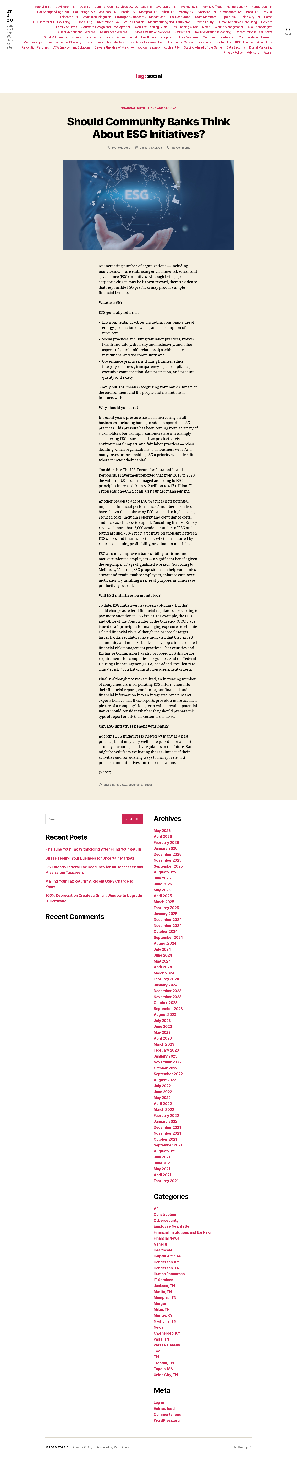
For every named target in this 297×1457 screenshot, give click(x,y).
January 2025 (165, 914)
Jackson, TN (107, 12)
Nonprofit (167, 37)
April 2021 (162, 1175)
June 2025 (163, 884)
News (206, 27)
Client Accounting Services (76, 32)
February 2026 (166, 842)
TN (156, 1357)
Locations (204, 42)
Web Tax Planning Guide (151, 27)
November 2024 (168, 926)
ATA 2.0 (10, 16)
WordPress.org (167, 1420)
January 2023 (165, 1056)
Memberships (33, 42)
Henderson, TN (261, 6)
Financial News (166, 1238)
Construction (165, 1214)
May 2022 (162, 1098)
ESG (124, 784)
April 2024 (163, 967)
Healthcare (148, 37)
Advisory (253, 52)
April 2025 (163, 896)
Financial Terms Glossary (64, 42)
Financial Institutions (99, 37)
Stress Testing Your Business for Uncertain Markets (90, 858)
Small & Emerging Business (62, 37)
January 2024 (166, 985)
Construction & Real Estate (253, 32)
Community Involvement (255, 37)
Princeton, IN (69, 17)
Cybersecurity (166, 1220)
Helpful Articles (167, 1256)
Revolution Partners (35, 47)
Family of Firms (66, 27)
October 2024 (166, 931)
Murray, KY (186, 12)
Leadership (226, 37)
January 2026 (166, 848)
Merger (160, 1303)
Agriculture (264, 42)
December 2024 (168, 919)
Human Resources (169, 1274)
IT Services (163, 1280)
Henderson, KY (237, 6)
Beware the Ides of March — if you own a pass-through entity (137, 47)
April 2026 (163, 836)
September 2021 (168, 1145)
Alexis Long (122, 147)
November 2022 (168, 1062)
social (148, 784)
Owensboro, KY (231, 12)
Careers (266, 22)
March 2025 (164, 902)
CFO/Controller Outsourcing (51, 22)
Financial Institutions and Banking (148, 108)
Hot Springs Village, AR (53, 12)
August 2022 (165, 1080)
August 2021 (165, 1151)
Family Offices (212, 6)
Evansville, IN (189, 6)
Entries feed (164, 1408)
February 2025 (166, 908)
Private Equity (204, 22)
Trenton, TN (164, 1363)
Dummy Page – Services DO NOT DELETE (123, 6)
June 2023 (163, 1026)
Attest (268, 52)
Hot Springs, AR (84, 12)
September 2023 (168, 1009)
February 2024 (166, 979)
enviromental (111, 784)
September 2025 (168, 866)
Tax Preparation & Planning (212, 32)
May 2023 (162, 1032)
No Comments (181, 147)
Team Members (206, 17)
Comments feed (168, 1414)
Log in (159, 1402)
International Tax (108, 22)
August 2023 (165, 1014)
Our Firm (209, 37)
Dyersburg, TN (166, 6)
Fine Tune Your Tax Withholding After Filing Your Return (93, 849)
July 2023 (162, 1020)
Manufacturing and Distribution (169, 22)
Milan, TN (168, 12)
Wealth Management (228, 27)
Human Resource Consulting (237, 22)
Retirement (182, 32)
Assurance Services (113, 32)
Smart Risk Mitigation (96, 17)
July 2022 (162, 1086)
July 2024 (162, 949)
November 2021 (167, 1133)
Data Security (235, 47)
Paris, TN (252, 12)
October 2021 (165, 1139)
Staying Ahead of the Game (203, 47)
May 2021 (162, 1169)
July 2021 (162, 1157)
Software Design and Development (105, 27)
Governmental (127, 37)
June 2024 (163, 955)
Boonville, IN (43, 6)
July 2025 (162, 878)
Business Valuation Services (151, 32)
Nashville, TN (207, 12)
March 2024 (164, 973)
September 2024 (168, 937)
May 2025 (162, 890)
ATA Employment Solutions (71, 47)
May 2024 (162, 961)
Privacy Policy (233, 52)
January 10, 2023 (151, 147)
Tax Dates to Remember (146, 42)
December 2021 (167, 1127)
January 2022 (165, 1121)
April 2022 (163, 1104)
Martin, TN (127, 12)
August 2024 (165, 943)
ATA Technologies (260, 27)
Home (268, 17)
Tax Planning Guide (185, 27)
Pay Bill (267, 12)
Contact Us (223, 42)
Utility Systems (188, 37)
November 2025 (168, 860)
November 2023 (168, 997)
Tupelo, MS (228, 17)
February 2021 (166, 1181)
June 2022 (163, 1092)
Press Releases (167, 1345)
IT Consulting (83, 22)
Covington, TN (65, 6)
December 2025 (168, 854)
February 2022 (166, 1115)
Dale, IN (85, 6)
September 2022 (168, 1074)
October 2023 (166, 1003)
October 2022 (166, 1068)
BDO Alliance (244, 42)
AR (156, 1209)
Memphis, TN (148, 12)
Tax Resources (179, 17)
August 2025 (165, 872)
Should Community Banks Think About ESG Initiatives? (148, 128)
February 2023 (166, 1050)
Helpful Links (94, 42)
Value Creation (134, 22)
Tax (157, 1351)
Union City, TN (250, 17)
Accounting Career (180, 42)
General (160, 1244)
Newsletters (116, 42)
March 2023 (164, 1044)
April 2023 (163, 1038)
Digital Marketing (260, 47)
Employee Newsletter (172, 1226)
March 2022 (164, 1109)
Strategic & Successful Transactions (140, 17)
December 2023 (168, 991)
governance (136, 784)
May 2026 (162, 831)
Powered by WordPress (112, 1447)
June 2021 (163, 1163)
